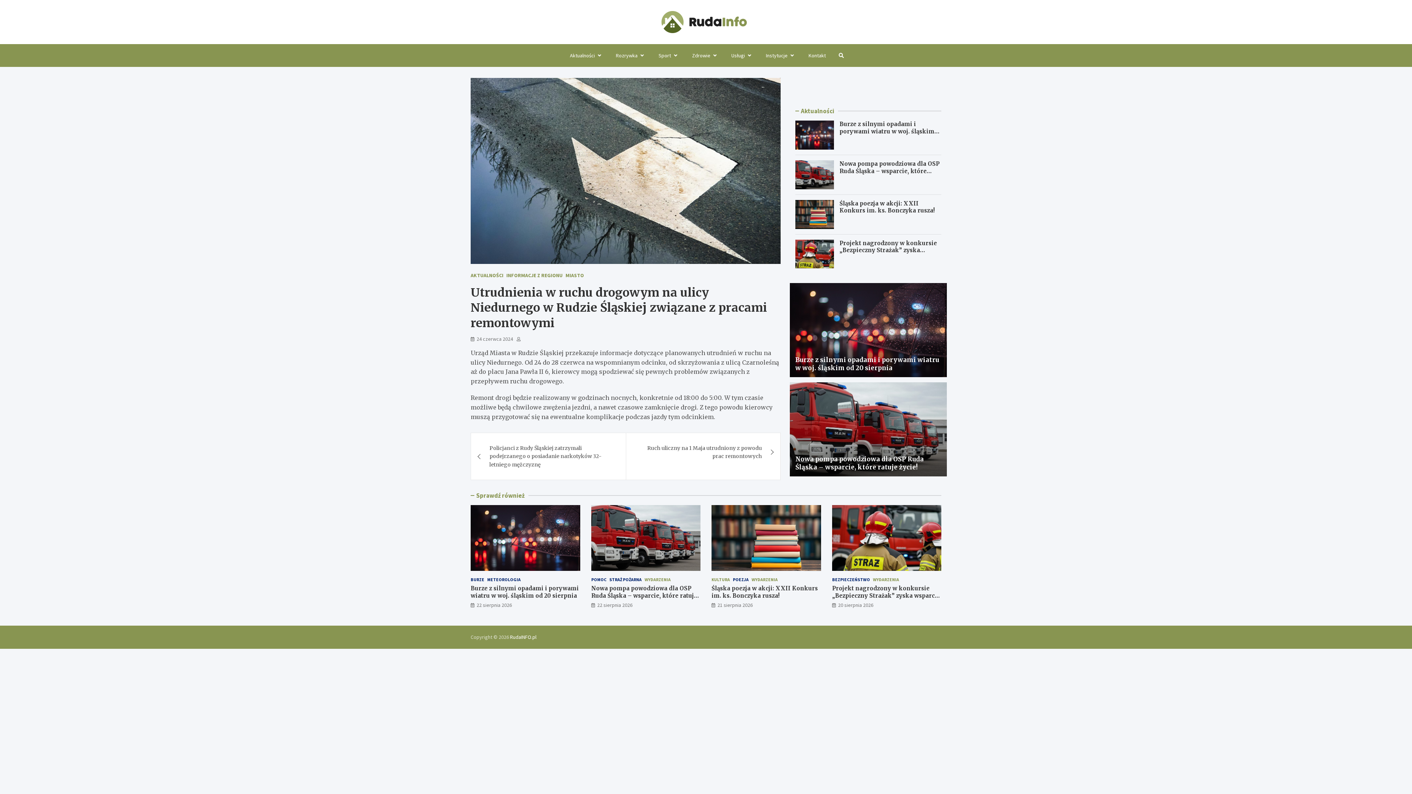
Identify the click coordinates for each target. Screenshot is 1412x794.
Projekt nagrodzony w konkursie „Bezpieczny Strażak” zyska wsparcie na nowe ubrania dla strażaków (888, 254)
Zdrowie (701, 55)
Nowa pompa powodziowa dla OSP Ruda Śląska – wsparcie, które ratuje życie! (889, 171)
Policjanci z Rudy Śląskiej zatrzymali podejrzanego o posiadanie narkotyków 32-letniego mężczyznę (545, 456)
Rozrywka (627, 55)
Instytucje (777, 55)
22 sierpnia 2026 (494, 605)
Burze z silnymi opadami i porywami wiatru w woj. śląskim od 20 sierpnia (886, 131)
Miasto (575, 275)
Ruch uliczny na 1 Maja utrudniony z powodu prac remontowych (704, 452)
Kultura (721, 579)
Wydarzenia (658, 579)
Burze (477, 579)
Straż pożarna (625, 579)
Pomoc (598, 579)
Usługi (738, 55)
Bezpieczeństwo (851, 579)
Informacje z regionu (534, 275)
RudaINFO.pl (523, 637)
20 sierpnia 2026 (855, 605)
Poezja (741, 579)
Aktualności (582, 55)
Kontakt (817, 55)
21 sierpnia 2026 (735, 605)
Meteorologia (504, 579)
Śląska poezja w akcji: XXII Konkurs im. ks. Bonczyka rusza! (887, 207)
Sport (665, 55)
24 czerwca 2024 (495, 339)
